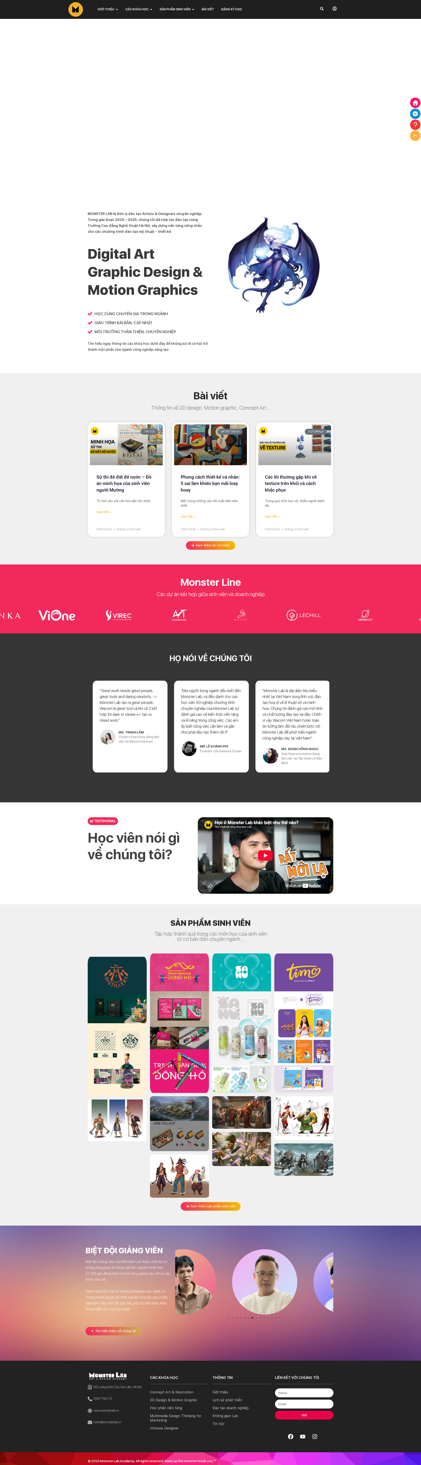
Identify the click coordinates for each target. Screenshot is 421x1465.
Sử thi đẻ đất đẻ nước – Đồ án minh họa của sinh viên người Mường (124, 483)
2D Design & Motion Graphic (173, 1400)
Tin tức (218, 1424)
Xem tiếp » (103, 512)
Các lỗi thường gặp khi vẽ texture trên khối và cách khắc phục (291, 483)
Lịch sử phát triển (227, 1400)
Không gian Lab (225, 1416)
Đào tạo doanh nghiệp (230, 1408)
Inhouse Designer (164, 1428)
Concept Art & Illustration (171, 1392)
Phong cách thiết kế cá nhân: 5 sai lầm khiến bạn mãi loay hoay (210, 483)
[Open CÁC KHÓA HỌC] (151, 9)
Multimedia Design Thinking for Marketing (176, 1418)
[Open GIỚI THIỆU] (116, 9)
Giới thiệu (220, 1392)
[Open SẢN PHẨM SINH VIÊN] (193, 9)
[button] (228, 1317)
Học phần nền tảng (166, 1408)
